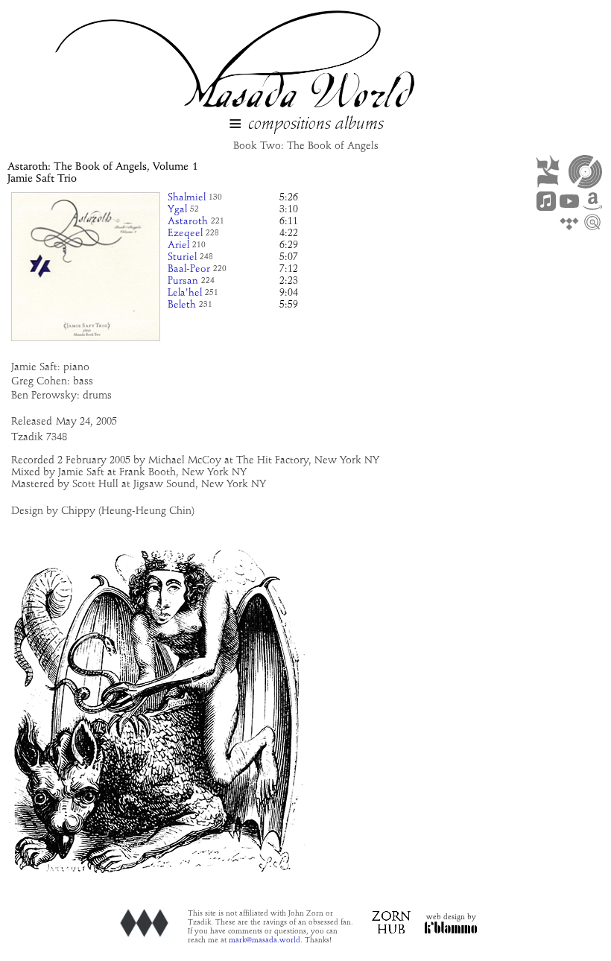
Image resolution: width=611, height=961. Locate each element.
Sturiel (182, 257)
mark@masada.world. (266, 940)
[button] (235, 125)
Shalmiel (187, 198)
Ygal (177, 210)
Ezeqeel (185, 233)
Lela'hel (185, 293)
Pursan (183, 281)
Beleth (182, 305)
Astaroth (188, 221)
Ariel (178, 245)
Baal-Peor (189, 269)
